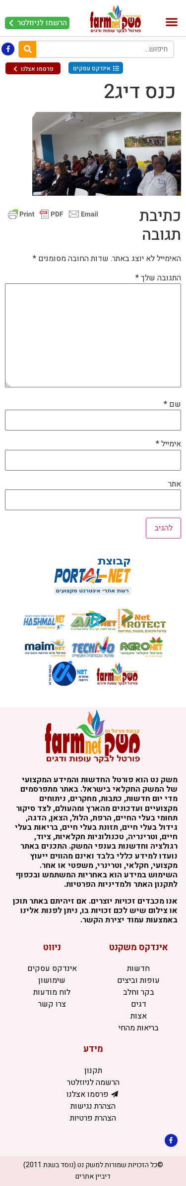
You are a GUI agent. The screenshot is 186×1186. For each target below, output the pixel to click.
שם (172, 404)
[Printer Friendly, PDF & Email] (53, 213)
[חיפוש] (27, 49)
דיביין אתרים (93, 1176)
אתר (174, 484)
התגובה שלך (158, 278)
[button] (171, 22)
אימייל (168, 444)
